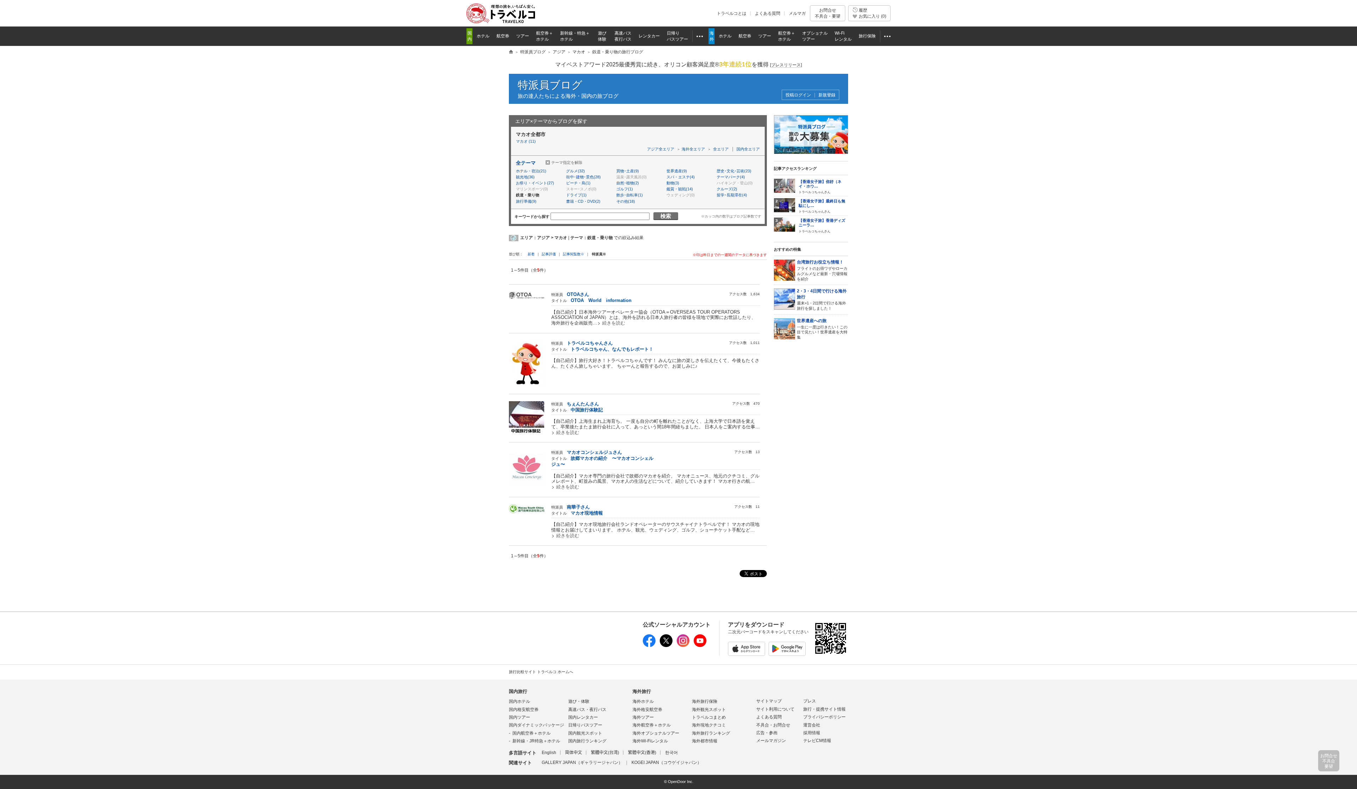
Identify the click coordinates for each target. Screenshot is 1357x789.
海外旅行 (642, 691)
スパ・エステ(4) (680, 177)
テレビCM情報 (817, 740)
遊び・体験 (578, 701)
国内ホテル (519, 701)
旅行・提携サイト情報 (824, 709)
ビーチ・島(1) (578, 183)
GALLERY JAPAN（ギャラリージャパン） (582, 762)
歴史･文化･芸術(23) (734, 171)
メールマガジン (771, 740)
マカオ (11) (526, 141)
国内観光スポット (585, 733)
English (549, 752)
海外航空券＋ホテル (652, 725)
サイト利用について (775, 709)
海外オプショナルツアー (656, 733)
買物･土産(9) (627, 171)
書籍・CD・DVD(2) (583, 201)
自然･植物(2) (627, 183)
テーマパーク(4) (731, 177)
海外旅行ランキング (711, 733)
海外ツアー (643, 717)
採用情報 (811, 732)
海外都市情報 (704, 740)
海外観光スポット (709, 709)
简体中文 (573, 752)
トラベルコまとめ (709, 717)
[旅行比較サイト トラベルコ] (511, 52)
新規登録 (826, 95)
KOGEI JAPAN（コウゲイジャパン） (666, 762)
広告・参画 (766, 732)
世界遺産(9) (676, 171)
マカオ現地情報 (587, 513)
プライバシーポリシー (824, 716)
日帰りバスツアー (585, 725)
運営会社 (811, 725)
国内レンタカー (583, 717)
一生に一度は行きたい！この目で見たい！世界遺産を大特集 (822, 328)
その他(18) (625, 201)
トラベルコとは (731, 13)
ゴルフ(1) (624, 189)
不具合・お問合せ (773, 725)
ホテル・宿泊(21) (531, 171)
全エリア (721, 149)
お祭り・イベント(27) (535, 183)
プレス (809, 701)
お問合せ (827, 13)
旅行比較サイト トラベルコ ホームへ (541, 672)
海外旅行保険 (704, 701)
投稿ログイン (798, 95)
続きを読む (613, 323)
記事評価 (549, 254)
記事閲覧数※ (573, 254)
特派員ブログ (550, 85)
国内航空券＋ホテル (531, 733)
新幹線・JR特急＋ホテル (536, 740)
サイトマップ (769, 701)
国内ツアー (519, 717)
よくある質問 (767, 13)
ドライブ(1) (576, 195)
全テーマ (526, 163)
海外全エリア (693, 149)
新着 (532, 254)
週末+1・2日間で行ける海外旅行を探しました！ (822, 299)
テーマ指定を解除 (566, 162)
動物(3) (672, 183)
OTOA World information (601, 300)
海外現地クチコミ (709, 725)
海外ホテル (643, 701)
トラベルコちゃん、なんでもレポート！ (612, 349)
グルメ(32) (575, 171)
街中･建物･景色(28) (583, 177)
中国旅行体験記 (587, 410)
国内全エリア (748, 149)
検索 (665, 216)
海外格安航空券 (647, 709)
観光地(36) (525, 177)
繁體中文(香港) (642, 752)
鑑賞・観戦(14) (679, 189)
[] (786, 65)
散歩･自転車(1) (629, 195)
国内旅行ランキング (587, 740)
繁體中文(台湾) (605, 752)
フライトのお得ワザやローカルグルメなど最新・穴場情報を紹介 (822, 270)
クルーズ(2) (727, 189)
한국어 (671, 752)
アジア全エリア (660, 149)
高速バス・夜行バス (587, 709)
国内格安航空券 (524, 709)
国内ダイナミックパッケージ (536, 725)
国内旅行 (518, 691)
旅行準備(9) (526, 201)
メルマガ (797, 13)
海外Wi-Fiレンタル (650, 740)
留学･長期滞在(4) (732, 195)
